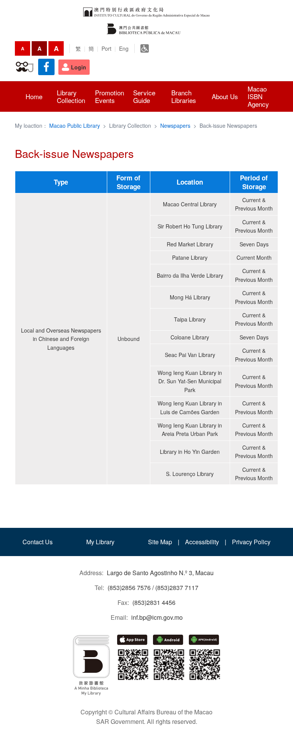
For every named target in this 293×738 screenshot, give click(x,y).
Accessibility (202, 541)
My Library (100, 541)
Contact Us (38, 541)
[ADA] (144, 48)
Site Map (160, 541)
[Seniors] (24, 67)
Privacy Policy (251, 541)
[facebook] (46, 67)
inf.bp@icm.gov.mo (157, 617)
